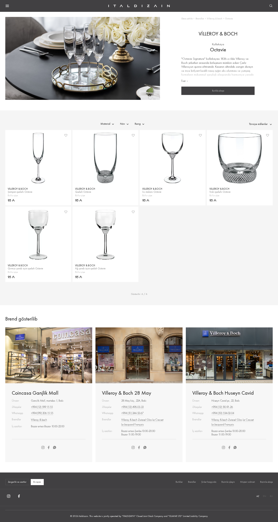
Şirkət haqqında (208, 481)
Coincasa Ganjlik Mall (35, 393)
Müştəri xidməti (247, 481)
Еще (183, 81)
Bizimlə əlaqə (266, 481)
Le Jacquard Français (132, 424)
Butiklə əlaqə (218, 90)
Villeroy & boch (214, 18)
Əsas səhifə (187, 18)
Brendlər (200, 18)
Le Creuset (157, 420)
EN (264, 496)
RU (271, 496)
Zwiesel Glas (145, 420)
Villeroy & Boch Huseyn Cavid (223, 393)
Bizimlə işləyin (228, 481)
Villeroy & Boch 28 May (126, 393)
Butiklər (179, 481)
